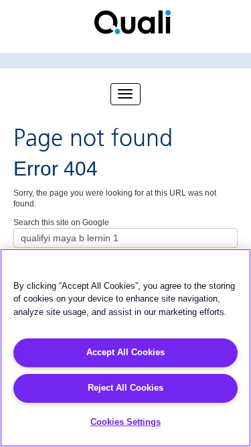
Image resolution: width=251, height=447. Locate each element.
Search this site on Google (61, 222)
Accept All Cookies (125, 352)
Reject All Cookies (125, 388)
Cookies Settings (125, 422)
